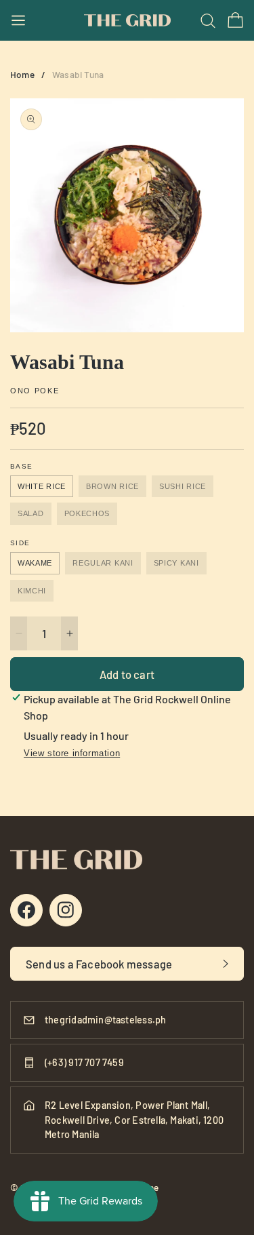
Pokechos (87, 513)
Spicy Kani (176, 563)
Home (22, 74)
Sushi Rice (182, 486)
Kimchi (32, 591)
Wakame (35, 563)
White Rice (42, 486)
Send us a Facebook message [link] (99, 964)
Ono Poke (34, 391)
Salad (31, 513)
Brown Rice (112, 486)
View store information (72, 753)
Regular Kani (102, 563)
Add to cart (127, 674)
